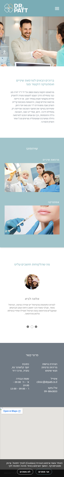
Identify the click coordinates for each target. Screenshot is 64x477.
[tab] (28, 326)
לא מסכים (25, 471)
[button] (32, 8)
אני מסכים (43, 471)
